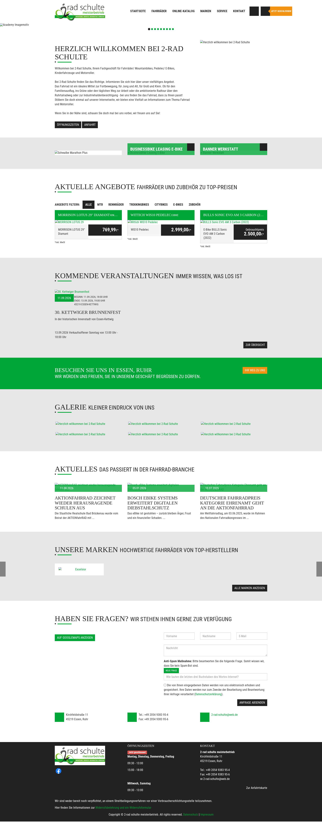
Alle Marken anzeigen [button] (249, 588)
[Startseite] (80, 11)
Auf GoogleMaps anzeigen (75, 637)
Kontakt (239, 11)
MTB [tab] (100, 204)
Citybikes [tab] (161, 204)
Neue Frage (171, 670)
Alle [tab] (88, 204)
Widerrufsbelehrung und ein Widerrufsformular (123, 807)
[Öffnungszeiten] (265, 11)
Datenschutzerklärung (208, 694)
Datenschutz (190, 814)
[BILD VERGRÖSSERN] (88, 424)
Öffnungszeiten (68, 125)
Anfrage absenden (252, 702)
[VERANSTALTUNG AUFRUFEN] (88, 292)
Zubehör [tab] (195, 204)
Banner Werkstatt (220, 149)
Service (222, 11)
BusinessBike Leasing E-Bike (156, 149)
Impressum (207, 814)
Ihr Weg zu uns (255, 370)
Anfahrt (90, 125)
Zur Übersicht (255, 345)
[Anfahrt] (254, 11)
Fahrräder (159, 11)
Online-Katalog (183, 11)
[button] (24, 24)
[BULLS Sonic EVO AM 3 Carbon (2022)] (233, 222)
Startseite (138, 11)
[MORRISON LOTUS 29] (88, 222)
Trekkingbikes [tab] (139, 204)
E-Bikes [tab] (178, 204)
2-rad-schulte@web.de (224, 714)
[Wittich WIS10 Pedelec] (161, 222)
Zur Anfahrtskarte (256, 788)
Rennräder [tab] (116, 204)
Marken (205, 11)
